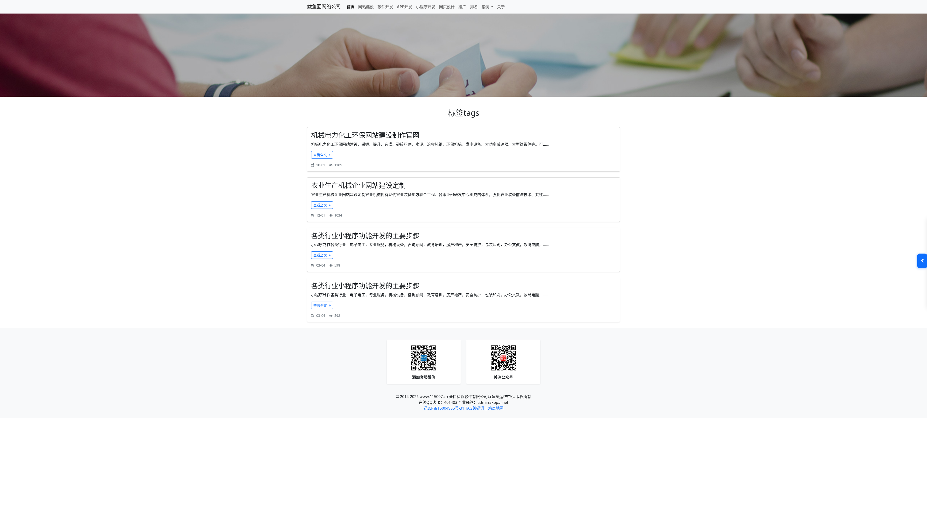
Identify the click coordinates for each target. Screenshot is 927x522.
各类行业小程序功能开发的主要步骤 (365, 235)
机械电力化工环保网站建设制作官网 (365, 135)
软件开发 (385, 6)
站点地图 (496, 408)
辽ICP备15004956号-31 (444, 408)
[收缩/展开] (922, 261)
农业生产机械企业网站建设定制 (358, 185)
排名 (474, 6)
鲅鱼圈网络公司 (324, 6)
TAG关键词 (474, 408)
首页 (350, 6)
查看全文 (320, 154)
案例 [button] (486, 6)
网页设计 (447, 6)
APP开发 (404, 6)
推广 (462, 6)
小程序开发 (425, 6)
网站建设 (366, 6)
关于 (501, 6)
